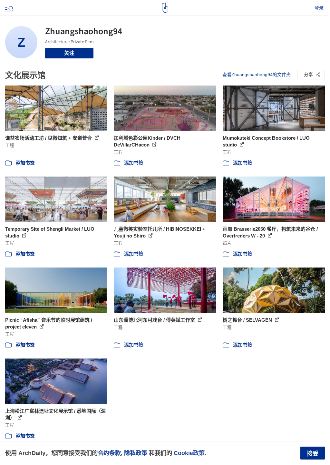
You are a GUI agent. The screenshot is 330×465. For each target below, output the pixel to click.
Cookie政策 (189, 453)
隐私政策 (135, 453)
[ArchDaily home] (165, 8)
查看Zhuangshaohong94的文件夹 (256, 74)
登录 (319, 7)
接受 (312, 453)
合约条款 (109, 453)
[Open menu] (8, 7)
